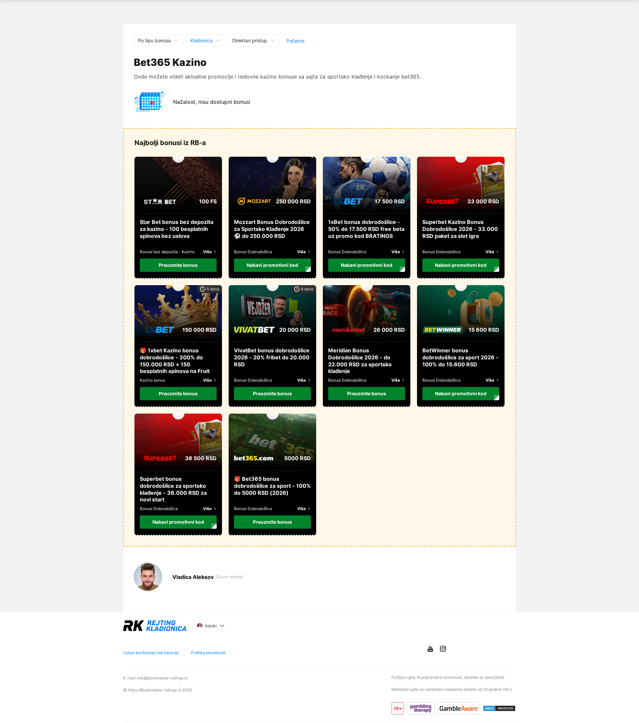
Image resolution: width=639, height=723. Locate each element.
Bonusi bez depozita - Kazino (167, 251)
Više (207, 251)
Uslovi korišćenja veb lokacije (151, 653)
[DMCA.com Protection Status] (499, 708)
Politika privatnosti (208, 653)
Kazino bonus (152, 380)
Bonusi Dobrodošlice (253, 251)
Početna (296, 41)
